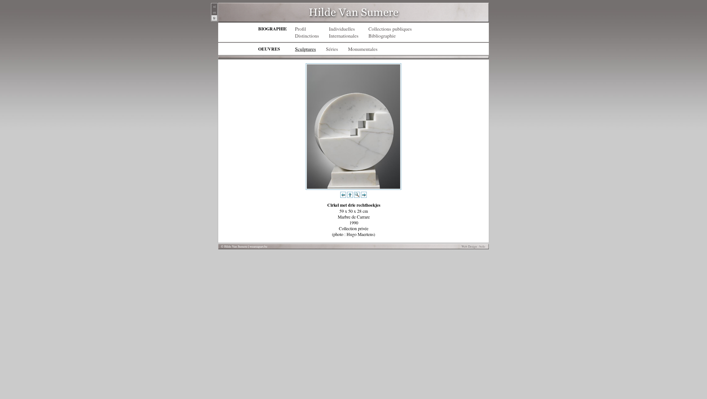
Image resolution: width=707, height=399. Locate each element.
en (214, 12)
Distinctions (307, 35)
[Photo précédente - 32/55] (343, 196)
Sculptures (305, 49)
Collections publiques (390, 28)
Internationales (343, 35)
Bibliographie (382, 35)
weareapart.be (258, 246)
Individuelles (342, 28)
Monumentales (363, 49)
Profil (300, 28)
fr (214, 18)
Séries (332, 49)
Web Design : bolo (473, 246)
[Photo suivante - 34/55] (364, 196)
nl (214, 6)
